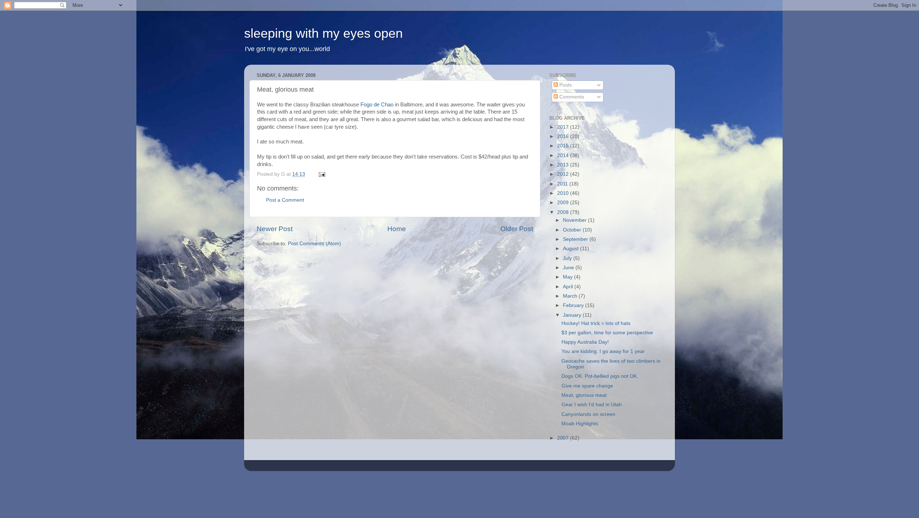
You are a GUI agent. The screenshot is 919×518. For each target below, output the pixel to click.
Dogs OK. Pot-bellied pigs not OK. (599, 376)
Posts (565, 85)
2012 (563, 174)
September (576, 239)
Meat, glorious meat (584, 395)
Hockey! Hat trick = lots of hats (595, 323)
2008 (563, 212)
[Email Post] (321, 174)
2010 (563, 193)
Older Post (516, 229)
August (571, 248)
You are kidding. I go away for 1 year (603, 351)
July (568, 258)
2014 (563, 155)
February (574, 305)
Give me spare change (587, 386)
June (569, 267)
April (568, 286)
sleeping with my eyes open (323, 33)
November (575, 220)
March (571, 296)
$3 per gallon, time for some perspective (607, 332)
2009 (563, 202)
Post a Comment (285, 200)
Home (396, 229)
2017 (563, 127)
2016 (563, 136)
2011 (563, 184)
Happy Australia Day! (585, 342)
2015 (563, 145)
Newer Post (275, 229)
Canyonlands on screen (588, 414)
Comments (571, 97)
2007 (563, 438)
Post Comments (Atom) (314, 243)
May (568, 277)
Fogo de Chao (376, 104)
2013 (563, 165)
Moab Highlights (579, 423)
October (573, 230)
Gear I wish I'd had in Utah (591, 404)
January (573, 315)
